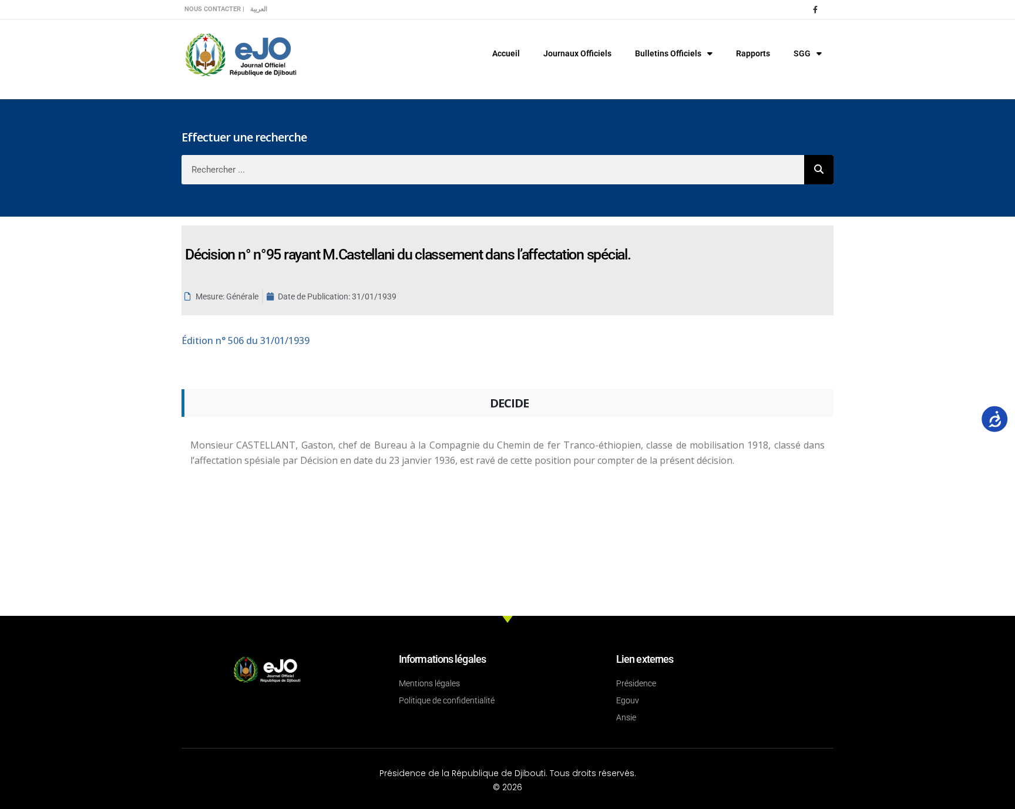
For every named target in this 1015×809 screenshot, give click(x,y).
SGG (802, 53)
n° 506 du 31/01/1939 (246, 340)
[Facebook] (815, 9)
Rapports (753, 53)
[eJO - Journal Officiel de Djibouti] (240, 54)
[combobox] (493, 169)
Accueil (506, 53)
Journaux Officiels (577, 53)
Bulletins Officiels (668, 53)
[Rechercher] (818, 169)
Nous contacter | (214, 9)
